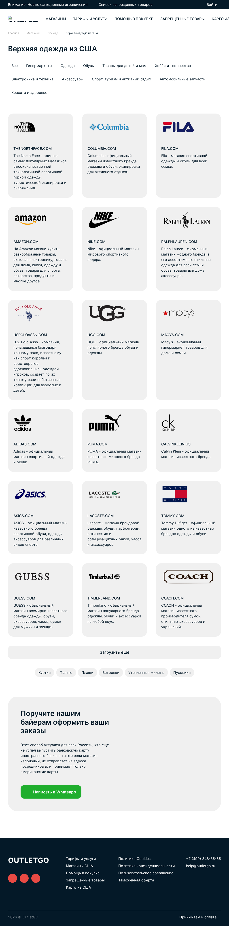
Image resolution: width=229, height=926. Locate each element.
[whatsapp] (24, 878)
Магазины (55, 19)
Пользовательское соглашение (145, 873)
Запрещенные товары (182, 19)
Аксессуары (72, 79)
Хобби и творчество (173, 65)
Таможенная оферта (136, 880)
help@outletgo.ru (200, 866)
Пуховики (182, 672)
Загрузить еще (114, 652)
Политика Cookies (134, 858)
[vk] (12, 878)
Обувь (88, 65)
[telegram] (35, 878)
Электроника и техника (32, 79)
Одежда (68, 65)
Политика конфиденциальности (146, 866)
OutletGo (28, 860)
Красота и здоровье (29, 92)
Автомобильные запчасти (183, 79)
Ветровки (110, 672)
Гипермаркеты (39, 65)
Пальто (66, 672)
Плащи (87, 672)
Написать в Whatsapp (54, 792)
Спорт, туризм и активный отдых (121, 79)
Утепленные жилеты (146, 672)
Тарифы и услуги (90, 19)
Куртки (44, 672)
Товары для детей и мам (124, 65)
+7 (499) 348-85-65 (203, 858)
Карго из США (78, 887)
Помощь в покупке (133, 19)
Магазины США (79, 866)
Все (14, 65)
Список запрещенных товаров (125, 4)
